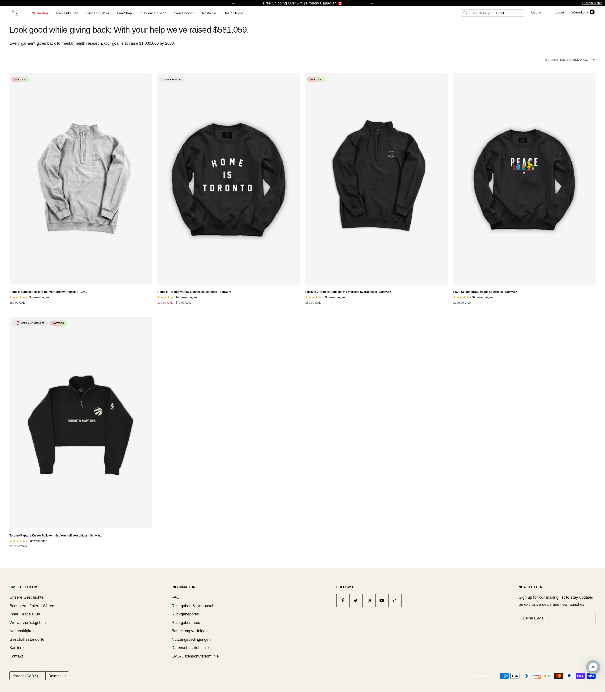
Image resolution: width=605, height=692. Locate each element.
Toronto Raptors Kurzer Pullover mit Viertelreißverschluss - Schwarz (55, 535)
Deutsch (537, 12)
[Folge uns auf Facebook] (342, 600)
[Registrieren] (589, 618)
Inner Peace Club (24, 614)
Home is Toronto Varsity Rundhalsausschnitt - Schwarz (194, 292)
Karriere (16, 647)
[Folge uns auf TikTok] (394, 600)
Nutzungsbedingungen (191, 639)
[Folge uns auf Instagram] (368, 600)
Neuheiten (39, 13)
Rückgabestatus (186, 622)
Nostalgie (209, 13)
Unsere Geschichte (26, 597)
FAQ (175, 597)
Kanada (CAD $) (25, 676)
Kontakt (16, 656)
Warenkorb (582, 12)
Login (560, 12)
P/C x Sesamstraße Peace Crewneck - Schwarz (485, 292)
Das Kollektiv (233, 13)
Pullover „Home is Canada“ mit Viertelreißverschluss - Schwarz (348, 292)
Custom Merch (592, 3)
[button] (593, 667)
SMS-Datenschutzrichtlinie (195, 656)
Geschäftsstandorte (26, 639)
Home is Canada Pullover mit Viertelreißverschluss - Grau (48, 292)
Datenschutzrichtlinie (190, 647)
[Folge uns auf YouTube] (381, 600)
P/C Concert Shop (152, 13)
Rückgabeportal (185, 614)
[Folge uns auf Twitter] (355, 600)
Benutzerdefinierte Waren (31, 606)
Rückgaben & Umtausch (193, 606)
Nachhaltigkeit (22, 631)
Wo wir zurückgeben (27, 622)
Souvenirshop (184, 13)
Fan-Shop (124, 13)
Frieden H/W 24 (97, 13)
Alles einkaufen (67, 13)
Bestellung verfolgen (189, 631)
